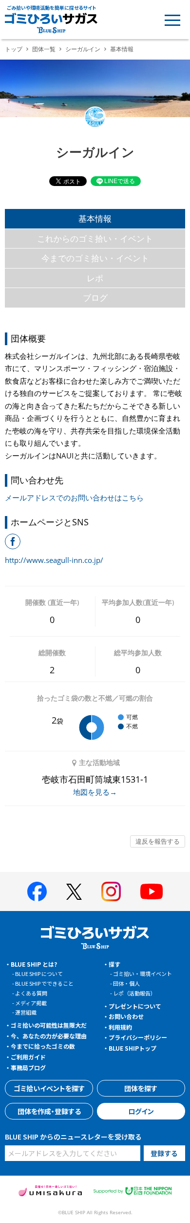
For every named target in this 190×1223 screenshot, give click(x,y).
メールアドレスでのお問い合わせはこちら (74, 497)
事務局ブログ (28, 1067)
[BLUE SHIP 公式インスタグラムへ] (111, 891)
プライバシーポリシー (138, 1037)
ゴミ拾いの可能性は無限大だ (49, 1025)
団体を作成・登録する (49, 1111)
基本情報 (95, 218)
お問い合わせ (126, 1016)
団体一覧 (44, 49)
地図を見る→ (95, 792)
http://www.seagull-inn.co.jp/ (54, 560)
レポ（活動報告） (134, 993)
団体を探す (140, 1088)
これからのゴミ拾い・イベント (95, 238)
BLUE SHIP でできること (44, 983)
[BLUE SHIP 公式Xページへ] (74, 892)
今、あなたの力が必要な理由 (49, 1036)
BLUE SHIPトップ (132, 1048)
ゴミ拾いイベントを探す (49, 1088)
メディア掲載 (31, 1003)
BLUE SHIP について (39, 973)
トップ (13, 49)
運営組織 (26, 1012)
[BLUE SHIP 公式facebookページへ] (37, 891)
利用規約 (120, 1027)
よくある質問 (31, 993)
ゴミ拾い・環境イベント (142, 973)
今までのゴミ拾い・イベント (95, 258)
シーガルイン (82, 49)
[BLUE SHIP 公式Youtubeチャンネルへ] (151, 891)
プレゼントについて (135, 1006)
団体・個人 (126, 983)
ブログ (95, 297)
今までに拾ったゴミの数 (43, 1046)
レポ (95, 278)
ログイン (141, 1111)
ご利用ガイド (28, 1057)
